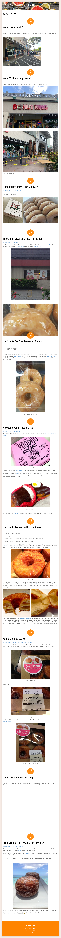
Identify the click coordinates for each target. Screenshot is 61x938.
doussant (20, 345)
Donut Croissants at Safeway (18, 777)
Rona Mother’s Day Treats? (17, 78)
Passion (9, 242)
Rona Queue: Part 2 (13, 27)
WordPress (27, 932)
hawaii (22, 30)
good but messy (37, 246)
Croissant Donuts (20, 246)
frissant (19, 850)
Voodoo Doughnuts (19, 470)
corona (12, 30)
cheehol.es (10, 913)
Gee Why (5, 190)
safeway (31, 530)
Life (9, 30)
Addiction (10, 530)
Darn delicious (54, 356)
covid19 (16, 30)
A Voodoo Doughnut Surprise (18, 427)
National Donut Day (14, 192)
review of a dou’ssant (7, 721)
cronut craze (39, 848)
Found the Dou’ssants (14, 638)
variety (17, 473)
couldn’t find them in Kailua (10, 683)
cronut (14, 242)
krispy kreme (19, 190)
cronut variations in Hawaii (25, 618)
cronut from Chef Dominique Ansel (27, 536)
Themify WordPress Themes (35, 932)
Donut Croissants (17, 356)
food (23, 345)
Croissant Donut (48, 244)
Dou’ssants (15, 545)
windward (26, 81)
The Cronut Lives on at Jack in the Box (22, 238)
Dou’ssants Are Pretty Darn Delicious (22, 527)
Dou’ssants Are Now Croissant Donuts (22, 341)
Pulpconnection (30, 930)
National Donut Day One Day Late (20, 187)
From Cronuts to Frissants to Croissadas (23, 842)
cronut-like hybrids (20, 512)
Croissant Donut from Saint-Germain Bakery (36, 583)
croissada (28, 853)
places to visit (16, 513)
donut (19, 30)
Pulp (11, 190)
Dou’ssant (48, 356)
